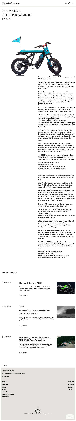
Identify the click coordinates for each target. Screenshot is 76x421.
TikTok (70, 389)
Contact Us (5, 385)
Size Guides (5, 392)
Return (5, 365)
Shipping (4, 387)
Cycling (18, 11)
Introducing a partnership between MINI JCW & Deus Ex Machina (34, 339)
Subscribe (6, 376)
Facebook (71, 387)
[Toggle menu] (73, 3)
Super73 (41, 82)
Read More (24, 295)
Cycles (12, 11)
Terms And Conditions (8, 394)
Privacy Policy (5, 396)
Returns (4, 389)
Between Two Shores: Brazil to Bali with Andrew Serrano (34, 312)
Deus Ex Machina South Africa (35, 414)
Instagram (71, 385)
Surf (21, 307)
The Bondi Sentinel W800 (30, 282)
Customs (5, 11)
